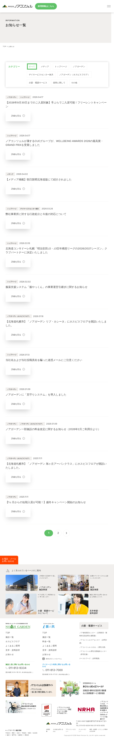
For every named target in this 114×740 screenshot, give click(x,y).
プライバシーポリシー (71, 730)
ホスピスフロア (13, 641)
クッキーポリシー (82, 730)
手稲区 (24, 733)
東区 (29, 733)
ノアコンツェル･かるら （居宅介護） (92, 647)
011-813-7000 (54, 670)
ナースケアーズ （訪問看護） (90, 658)
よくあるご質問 (13, 646)
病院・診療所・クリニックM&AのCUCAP (98, 730)
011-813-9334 (17, 668)
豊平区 (14, 735)
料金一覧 (46, 641)
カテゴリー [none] (14, 66)
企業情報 (48, 730)
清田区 (20, 735)
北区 (18, 733)
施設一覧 (10, 637)
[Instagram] (59, 625)
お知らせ (10, 654)
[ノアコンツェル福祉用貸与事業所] (21, 710)
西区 (13, 733)
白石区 (35, 733)
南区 (8, 735)
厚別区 (27, 735)
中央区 (8, 733)
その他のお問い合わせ (58, 730)
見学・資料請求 (13, 650)
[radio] (32, 66)
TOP (8, 633)
